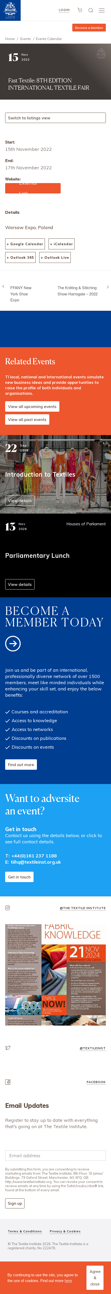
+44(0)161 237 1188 (34, 856)
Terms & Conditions (25, 1231)
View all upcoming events (32, 406)
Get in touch (19, 877)
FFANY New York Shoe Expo (20, 293)
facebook (96, 1082)
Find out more (21, 764)
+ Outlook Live (55, 257)
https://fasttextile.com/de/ (31, 186)
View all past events (27, 419)
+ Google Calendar (25, 244)
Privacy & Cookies (65, 1231)
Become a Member (89, 28)
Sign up (15, 1203)
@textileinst (93, 1048)
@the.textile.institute (83, 908)
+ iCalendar (61, 244)
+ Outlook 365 (20, 257)
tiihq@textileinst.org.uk (36, 862)
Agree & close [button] (95, 1277)
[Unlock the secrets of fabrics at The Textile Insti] (55, 975)
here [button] (68, 1280)
